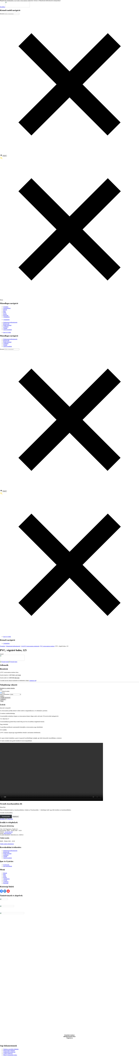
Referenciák (6, 324)
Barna (3, 693)
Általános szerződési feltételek (11, 1049)
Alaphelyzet (15, 816)
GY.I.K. (5, 880)
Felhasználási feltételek (9, 1050)
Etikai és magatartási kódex (10, 1055)
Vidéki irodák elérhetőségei (7, 844)
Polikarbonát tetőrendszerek (10, 322)
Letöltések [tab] (3, 699)
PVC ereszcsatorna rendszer (47, 646)
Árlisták (5, 328)
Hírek (4, 312)
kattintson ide (32, 680)
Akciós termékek (7, 329)
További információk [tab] (5, 697)
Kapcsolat (5, 315)
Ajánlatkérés (6, 317)
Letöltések (5, 326)
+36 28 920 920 (9, 832)
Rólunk (5, 309)
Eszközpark (6, 864)
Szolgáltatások (7, 308)
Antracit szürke (5, 691)
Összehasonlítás (6, 816)
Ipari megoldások (7, 866)
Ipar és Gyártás (7, 332)
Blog (4, 311)
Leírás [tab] (2, 696)
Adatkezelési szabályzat (9, 1052)
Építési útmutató (7, 325)
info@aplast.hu (7, 833)
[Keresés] (69, 228)
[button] (69, 153)
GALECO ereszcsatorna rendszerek (30, 646)
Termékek (5, 306)
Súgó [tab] (2, 701)
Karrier (5, 314)
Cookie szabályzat (7, 1053)
